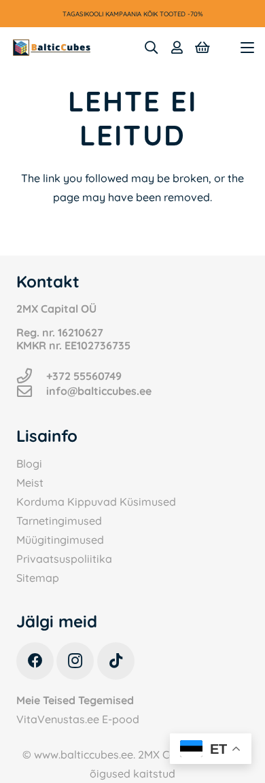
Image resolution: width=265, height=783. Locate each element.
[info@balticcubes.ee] (31, 391)
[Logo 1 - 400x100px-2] (51, 47)
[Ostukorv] (202, 48)
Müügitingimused (60, 539)
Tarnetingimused (59, 520)
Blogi (29, 463)
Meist (29, 482)
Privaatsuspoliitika (64, 559)
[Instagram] (75, 661)
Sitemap (37, 578)
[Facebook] (35, 661)
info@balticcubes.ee (99, 391)
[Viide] (177, 47)
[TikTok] (116, 661)
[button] (151, 47)
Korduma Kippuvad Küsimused (96, 501)
